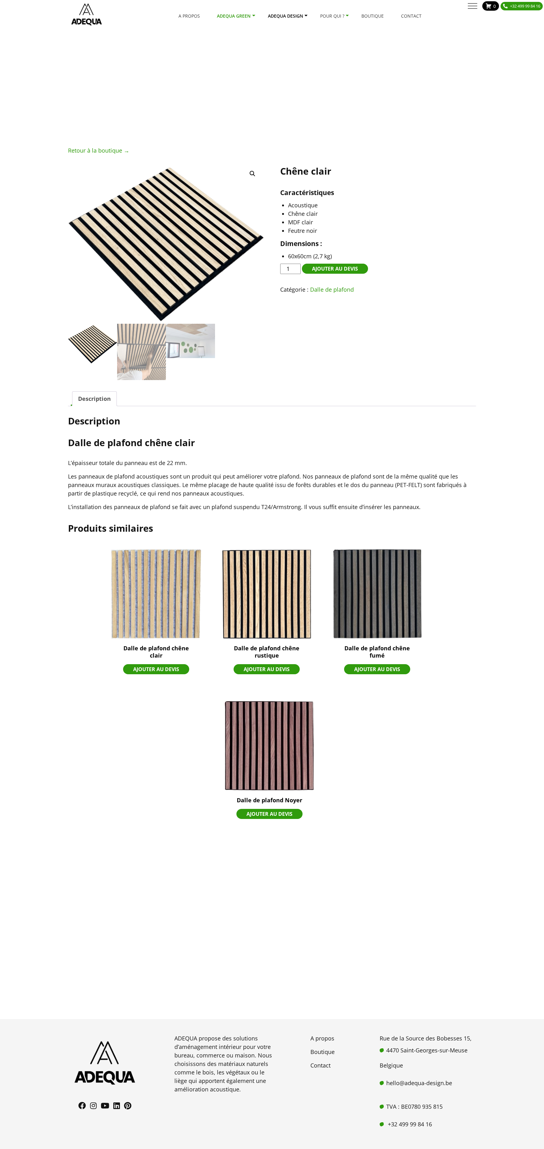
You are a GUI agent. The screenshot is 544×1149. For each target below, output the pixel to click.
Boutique (372, 16)
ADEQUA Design (285, 16)
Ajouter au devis (335, 268)
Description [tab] (94, 398)
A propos (189, 16)
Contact (411, 16)
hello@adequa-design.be (419, 1083)
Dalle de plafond (332, 289)
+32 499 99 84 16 (525, 6)
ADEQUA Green (234, 16)
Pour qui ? (332, 16)
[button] (252, 173)
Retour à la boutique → (98, 150)
